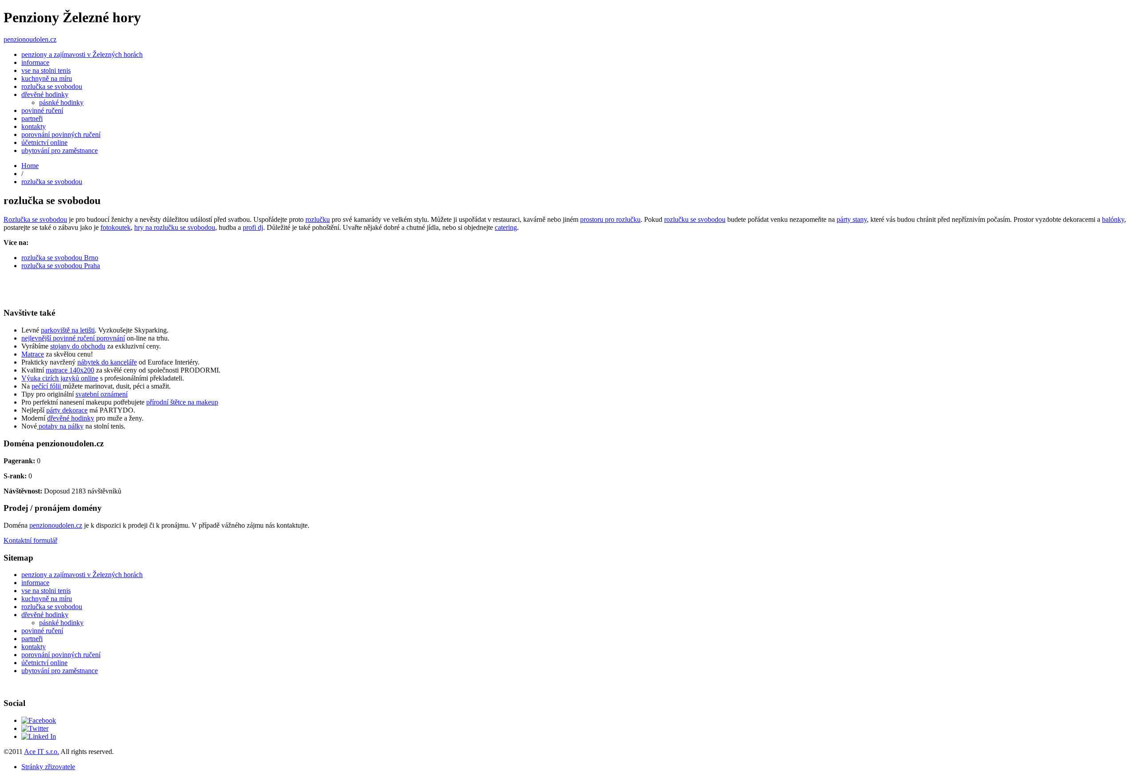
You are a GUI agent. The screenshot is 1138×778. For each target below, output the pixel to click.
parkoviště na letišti (68, 330)
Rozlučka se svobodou (35, 219)
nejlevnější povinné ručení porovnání (73, 338)
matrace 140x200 (70, 370)
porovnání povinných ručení (60, 134)
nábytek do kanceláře (107, 362)
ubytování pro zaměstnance (59, 150)
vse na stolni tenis (46, 70)
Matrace (32, 354)
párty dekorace (67, 410)
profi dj (253, 227)
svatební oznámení (102, 394)
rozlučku (317, 219)
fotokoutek (115, 227)
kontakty (33, 126)
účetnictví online (44, 142)
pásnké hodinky (61, 102)
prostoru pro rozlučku (610, 219)
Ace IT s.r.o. (41, 751)
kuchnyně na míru (46, 78)
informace (35, 62)
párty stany (852, 219)
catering (506, 227)
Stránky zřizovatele (48, 766)
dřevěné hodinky (44, 94)
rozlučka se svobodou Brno (59, 257)
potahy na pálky (60, 426)
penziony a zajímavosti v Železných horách (82, 54)
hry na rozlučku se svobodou (174, 227)
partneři (32, 118)
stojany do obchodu (77, 346)
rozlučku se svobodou (694, 219)
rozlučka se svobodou (51, 86)
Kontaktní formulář (30, 540)
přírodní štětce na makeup (182, 402)
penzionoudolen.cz (30, 39)
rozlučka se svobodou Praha (60, 265)
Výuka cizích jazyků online (59, 378)
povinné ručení (42, 110)
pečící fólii (47, 386)
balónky (1113, 219)
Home (30, 165)
